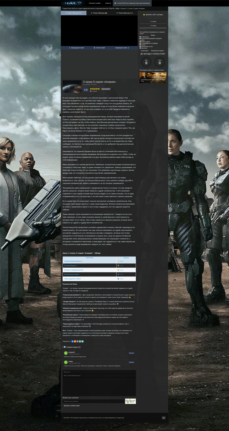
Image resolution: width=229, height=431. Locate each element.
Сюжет (143, 45)
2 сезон (153, 25)
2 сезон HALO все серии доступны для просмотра (133, 3)
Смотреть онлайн (94, 3)
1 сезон (153, 21)
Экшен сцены (145, 41)
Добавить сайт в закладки (154, 14)
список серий (100, 48)
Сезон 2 (123, 8)
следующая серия (121, 48)
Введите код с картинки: (71, 397)
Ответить (131, 353)
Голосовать (144, 50)
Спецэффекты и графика (149, 43)
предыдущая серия (77, 48)
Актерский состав (147, 46)
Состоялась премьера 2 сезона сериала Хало (153, 80)
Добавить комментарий (72, 405)
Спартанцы (145, 37)
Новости (108, 3)
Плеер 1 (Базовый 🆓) (74, 13)
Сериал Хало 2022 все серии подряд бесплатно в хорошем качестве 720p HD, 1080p (91, 8)
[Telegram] (82, 341)
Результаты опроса (157, 50)
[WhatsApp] (80, 341)
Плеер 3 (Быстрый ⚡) (126, 13)
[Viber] (77, 341)
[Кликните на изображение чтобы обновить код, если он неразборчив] (130, 401)
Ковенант (144, 48)
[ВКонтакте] (72, 341)
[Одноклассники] (75, 341)
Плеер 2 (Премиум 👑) (100, 13)
